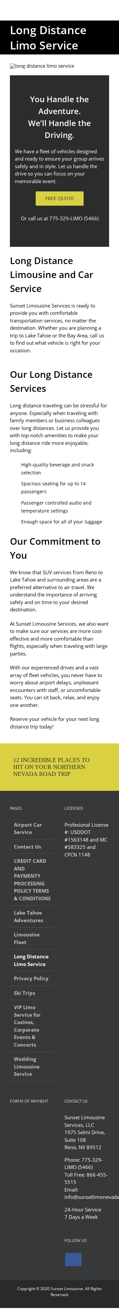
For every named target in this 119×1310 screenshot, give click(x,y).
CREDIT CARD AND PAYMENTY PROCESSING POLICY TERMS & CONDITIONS (32, 880)
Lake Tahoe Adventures (28, 916)
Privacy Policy (31, 978)
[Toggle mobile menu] (106, 10)
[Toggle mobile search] (94, 10)
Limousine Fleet (27, 938)
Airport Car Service (28, 828)
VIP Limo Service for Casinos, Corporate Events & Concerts (27, 1026)
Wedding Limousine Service (27, 1066)
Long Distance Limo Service (31, 960)
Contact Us (27, 846)
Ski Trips (24, 993)
